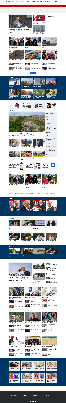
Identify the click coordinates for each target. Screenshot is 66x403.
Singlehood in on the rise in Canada (14, 255)
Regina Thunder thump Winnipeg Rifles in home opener (38, 97)
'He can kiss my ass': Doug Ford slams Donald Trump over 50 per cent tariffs (51, 213)
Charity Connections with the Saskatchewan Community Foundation (25, 241)
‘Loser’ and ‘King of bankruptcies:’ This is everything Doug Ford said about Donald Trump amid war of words (53, 269)
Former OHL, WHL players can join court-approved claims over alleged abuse (53, 274)
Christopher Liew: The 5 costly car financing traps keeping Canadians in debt (14, 228)
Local (16, 1)
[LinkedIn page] (15, 392)
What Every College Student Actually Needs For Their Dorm (39, 380)
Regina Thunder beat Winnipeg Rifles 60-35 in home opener (18, 68)
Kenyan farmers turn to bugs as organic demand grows (18, 325)
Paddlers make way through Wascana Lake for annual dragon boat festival (35, 68)
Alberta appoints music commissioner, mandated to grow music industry (32, 322)
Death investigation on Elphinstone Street (38, 158)
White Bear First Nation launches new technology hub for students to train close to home (52, 68)
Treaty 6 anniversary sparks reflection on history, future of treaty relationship (16, 47)
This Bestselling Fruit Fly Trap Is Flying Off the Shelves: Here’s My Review (51, 380)
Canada (20, 1)
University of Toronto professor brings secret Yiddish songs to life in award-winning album (39, 228)
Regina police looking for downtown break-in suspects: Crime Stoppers (15, 60)
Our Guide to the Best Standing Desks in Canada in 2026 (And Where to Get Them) (26, 380)
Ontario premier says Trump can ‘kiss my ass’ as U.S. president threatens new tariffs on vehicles (20, 279)
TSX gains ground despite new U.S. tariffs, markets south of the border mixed (35, 301)
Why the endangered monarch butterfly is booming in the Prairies (26, 227)
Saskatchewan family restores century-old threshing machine (25, 147)
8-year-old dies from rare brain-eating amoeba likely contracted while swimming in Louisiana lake (52, 305)
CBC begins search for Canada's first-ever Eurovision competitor (35, 325)
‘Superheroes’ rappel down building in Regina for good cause (38, 86)
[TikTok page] (12, 392)
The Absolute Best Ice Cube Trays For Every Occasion (14, 368)
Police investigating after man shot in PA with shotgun (16, 193)
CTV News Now (45, 1)
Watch (23, 1)
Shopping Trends (39, 1)
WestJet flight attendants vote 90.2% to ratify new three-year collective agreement (32, 297)
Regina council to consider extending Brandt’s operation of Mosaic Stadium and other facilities (26, 97)
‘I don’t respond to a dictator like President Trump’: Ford (26, 212)
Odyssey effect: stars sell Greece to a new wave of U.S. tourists (52, 325)
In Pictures (27, 1)
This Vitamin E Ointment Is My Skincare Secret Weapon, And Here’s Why (26, 369)
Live (49, 1)
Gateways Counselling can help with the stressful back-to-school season (38, 241)
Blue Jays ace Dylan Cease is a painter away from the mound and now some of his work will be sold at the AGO (19, 354)
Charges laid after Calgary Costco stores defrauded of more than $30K (53, 278)
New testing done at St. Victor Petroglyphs (21, 134)
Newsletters (33, 390)
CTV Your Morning (33, 1)
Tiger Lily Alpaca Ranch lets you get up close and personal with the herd (26, 255)
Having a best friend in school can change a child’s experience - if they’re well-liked (52, 330)
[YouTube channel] (13, 392)
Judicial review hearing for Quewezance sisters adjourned (32, 184)
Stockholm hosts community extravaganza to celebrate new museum (18, 64)
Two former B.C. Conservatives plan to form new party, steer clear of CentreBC (39, 271)
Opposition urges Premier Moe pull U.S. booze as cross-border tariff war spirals (20, 30)
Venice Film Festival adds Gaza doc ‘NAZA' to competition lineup (36, 329)
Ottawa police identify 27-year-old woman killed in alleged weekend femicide (38, 281)
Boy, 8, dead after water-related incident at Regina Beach (26, 86)
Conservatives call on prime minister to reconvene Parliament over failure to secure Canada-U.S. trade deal (19, 306)
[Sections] (6, 1)
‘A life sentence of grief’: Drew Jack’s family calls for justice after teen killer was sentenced (38, 23)
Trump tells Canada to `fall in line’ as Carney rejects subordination (32, 346)
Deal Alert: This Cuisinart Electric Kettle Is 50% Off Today (52, 368)
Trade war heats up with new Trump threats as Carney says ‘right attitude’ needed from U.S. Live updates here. (16, 297)
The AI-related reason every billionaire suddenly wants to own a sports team (19, 350)
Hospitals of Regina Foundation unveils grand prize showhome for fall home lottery (14, 147)
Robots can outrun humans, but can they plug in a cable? (19, 329)
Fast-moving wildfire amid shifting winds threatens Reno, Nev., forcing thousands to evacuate (52, 349)
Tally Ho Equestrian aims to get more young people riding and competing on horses (39, 256)
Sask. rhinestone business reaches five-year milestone (38, 147)
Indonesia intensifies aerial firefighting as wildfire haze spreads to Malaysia (52, 354)
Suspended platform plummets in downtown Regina (14, 158)
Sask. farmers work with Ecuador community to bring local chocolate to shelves (26, 159)
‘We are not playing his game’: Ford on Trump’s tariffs (38, 212)
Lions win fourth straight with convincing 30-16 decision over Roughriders (35, 64)
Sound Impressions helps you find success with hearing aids (51, 241)
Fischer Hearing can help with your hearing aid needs (14, 241)
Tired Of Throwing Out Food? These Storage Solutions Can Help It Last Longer (13, 380)
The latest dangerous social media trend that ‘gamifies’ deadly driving (15, 322)
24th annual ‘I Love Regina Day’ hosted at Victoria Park (13, 97)
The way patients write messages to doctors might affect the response (49, 297)
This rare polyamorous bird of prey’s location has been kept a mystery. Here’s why (49, 346)
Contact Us (30, 390)
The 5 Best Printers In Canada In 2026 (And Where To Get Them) (39, 368)
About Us (27, 390)
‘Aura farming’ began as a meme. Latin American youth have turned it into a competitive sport (49, 322)
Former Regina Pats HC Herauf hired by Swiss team (14, 86)
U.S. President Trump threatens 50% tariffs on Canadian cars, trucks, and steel (14, 213)
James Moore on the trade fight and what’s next (51, 227)
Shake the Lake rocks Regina (50, 85)
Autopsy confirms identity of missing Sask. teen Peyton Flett (49, 184)
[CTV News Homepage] (11, 1)
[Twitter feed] (10, 392)
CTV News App (38, 390)
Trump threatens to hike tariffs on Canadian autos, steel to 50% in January (18, 301)
